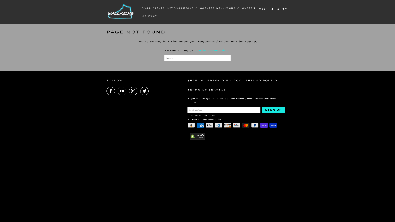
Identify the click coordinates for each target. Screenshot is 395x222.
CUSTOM (248, 8)
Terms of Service (206, 89)
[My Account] (273, 8)
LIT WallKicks (181, 8)
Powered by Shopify (204, 119)
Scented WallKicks (218, 8)
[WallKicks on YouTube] (123, 91)
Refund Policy (261, 80)
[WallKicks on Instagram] (134, 91)
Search (195, 80)
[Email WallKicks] (145, 91)
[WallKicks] (122, 12)
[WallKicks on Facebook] (111, 91)
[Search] (278, 8)
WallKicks (207, 115)
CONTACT (149, 16)
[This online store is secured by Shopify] (197, 139)
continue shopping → (213, 50)
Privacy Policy (224, 80)
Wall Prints (153, 8)
